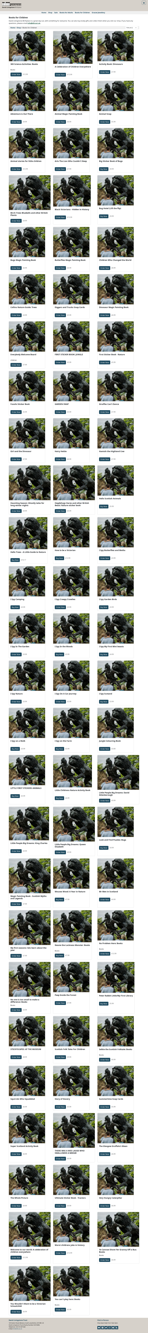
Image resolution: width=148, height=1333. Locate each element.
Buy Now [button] (104, 169)
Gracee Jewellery (98, 12)
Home (43, 12)
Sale (56, 12)
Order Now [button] (17, 74)
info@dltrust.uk (33, 23)
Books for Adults (66, 12)
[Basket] (144, 3)
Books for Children (82, 12)
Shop (50, 12)
